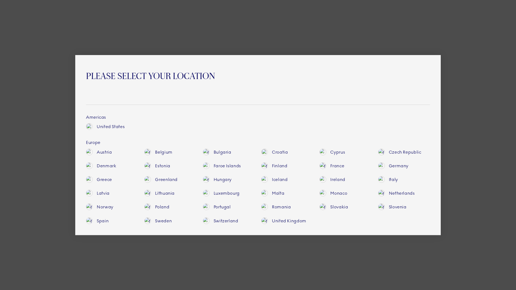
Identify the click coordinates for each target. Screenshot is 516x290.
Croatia (280, 151)
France (337, 165)
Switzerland (226, 220)
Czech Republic (405, 151)
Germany (398, 165)
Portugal (222, 206)
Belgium (163, 151)
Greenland (166, 179)
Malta (278, 193)
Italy (393, 179)
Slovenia (398, 206)
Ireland (337, 179)
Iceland (280, 179)
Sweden (163, 220)
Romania (281, 206)
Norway (105, 206)
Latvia (103, 193)
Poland (162, 206)
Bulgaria (222, 151)
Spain (103, 220)
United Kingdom (289, 220)
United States (111, 126)
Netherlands (402, 193)
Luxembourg (227, 193)
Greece (104, 179)
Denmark (106, 165)
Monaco (338, 193)
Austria (104, 151)
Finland (279, 165)
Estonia (162, 165)
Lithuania (165, 193)
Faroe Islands (227, 165)
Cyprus (337, 151)
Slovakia (339, 206)
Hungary (223, 179)
